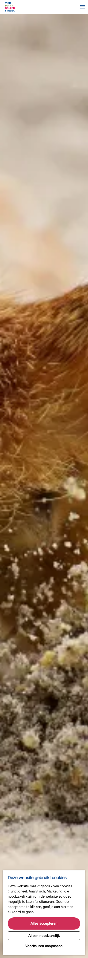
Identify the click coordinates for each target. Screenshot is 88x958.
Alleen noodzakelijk (44, 936)
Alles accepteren (44, 923)
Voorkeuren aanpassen (44, 946)
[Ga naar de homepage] (10, 7)
